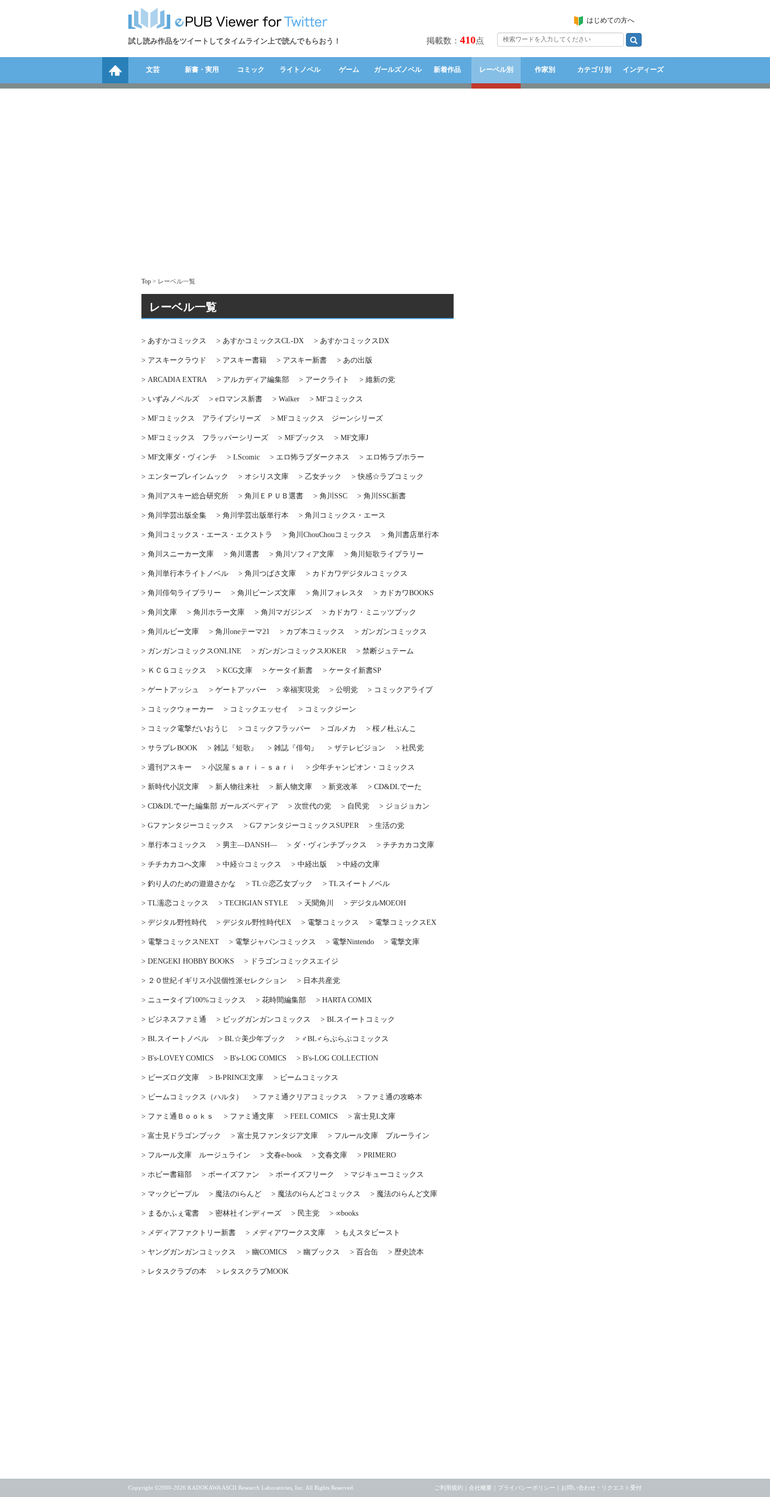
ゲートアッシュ (170, 690)
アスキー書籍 (241, 360)
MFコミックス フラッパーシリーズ (204, 438)
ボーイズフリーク (301, 1174)
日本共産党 (318, 981)
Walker (286, 399)
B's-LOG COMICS (255, 1058)
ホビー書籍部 (166, 1174)
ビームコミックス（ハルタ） (192, 1097)
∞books (343, 1213)
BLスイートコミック (358, 1019)
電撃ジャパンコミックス (272, 942)
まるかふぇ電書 (170, 1213)
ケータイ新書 (287, 670)
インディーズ (643, 69)
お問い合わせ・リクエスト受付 (601, 1487)
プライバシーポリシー (526, 1487)
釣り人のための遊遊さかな (188, 884)
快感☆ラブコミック (387, 476)
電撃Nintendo (350, 942)
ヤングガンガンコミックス (188, 1252)
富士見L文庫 (371, 1116)
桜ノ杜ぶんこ (391, 729)
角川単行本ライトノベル (184, 573)
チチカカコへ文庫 (173, 864)
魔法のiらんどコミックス (315, 1194)
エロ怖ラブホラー (391, 457)
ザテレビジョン (357, 748)
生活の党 (386, 825)
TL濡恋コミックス (174, 903)
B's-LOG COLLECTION (337, 1058)
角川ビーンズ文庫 (263, 593)
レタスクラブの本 (173, 1271)
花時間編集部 (281, 1000)
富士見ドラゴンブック (181, 1136)
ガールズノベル (398, 69)
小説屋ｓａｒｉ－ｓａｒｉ (249, 767)
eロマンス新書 (235, 399)
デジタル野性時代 (173, 922)
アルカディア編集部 (253, 380)
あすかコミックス (173, 341)
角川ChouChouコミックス (326, 535)
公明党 (343, 690)
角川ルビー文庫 (170, 632)
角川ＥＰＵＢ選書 (270, 496)
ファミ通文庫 (249, 1116)
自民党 (355, 806)
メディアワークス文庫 (285, 1233)
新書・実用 (202, 69)
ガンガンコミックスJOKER (298, 651)
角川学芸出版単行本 (252, 515)
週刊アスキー (166, 767)
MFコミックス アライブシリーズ (201, 418)
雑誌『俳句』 (293, 748)
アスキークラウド (173, 360)
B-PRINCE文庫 (236, 1077)
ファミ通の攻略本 (389, 1097)
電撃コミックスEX (402, 922)
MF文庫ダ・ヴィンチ (179, 457)
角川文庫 (159, 612)
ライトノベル (300, 69)
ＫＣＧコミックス (173, 670)
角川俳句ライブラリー (181, 593)
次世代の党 (309, 806)
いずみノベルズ (170, 399)
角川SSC (330, 496)
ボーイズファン (230, 1174)
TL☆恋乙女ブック (279, 884)
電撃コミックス (330, 922)
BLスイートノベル (174, 1039)
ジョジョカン (404, 806)
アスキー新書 (302, 360)
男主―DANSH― (246, 845)
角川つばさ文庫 (267, 573)
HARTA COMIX (344, 1000)
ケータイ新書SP (352, 670)
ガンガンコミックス (391, 632)
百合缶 (364, 1252)
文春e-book (281, 1155)
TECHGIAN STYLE (253, 903)
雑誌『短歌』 (232, 748)
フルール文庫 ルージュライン (195, 1155)
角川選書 (241, 554)
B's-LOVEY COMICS (177, 1058)
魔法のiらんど (235, 1194)
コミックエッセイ (256, 709)
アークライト (324, 380)
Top (146, 281)
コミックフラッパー (274, 729)
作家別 (545, 69)
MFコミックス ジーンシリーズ (327, 418)
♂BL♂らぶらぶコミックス (342, 1039)
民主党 (305, 1213)
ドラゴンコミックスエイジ (291, 961)
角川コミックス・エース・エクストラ (206, 535)
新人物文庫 (290, 787)
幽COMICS (266, 1252)
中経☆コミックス (248, 864)
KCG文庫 (234, 670)
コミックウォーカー (177, 709)
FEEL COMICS (311, 1116)
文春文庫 (329, 1155)
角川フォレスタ (335, 593)
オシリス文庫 (263, 476)
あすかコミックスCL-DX (260, 341)
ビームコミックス (305, 1077)
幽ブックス (318, 1252)
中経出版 (309, 864)
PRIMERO (376, 1155)
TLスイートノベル (356, 884)
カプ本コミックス (312, 632)
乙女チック (320, 476)
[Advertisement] (385, 177)
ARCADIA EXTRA (174, 380)
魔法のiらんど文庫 (403, 1194)
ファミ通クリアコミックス (300, 1097)
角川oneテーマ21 (239, 632)
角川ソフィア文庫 (301, 554)
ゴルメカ (338, 729)
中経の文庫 (358, 864)
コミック (251, 69)
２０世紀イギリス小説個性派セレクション (214, 981)
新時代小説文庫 (170, 787)
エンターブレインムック (184, 476)
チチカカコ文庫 (405, 845)
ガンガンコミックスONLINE (191, 651)
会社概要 (480, 1487)
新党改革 (340, 787)
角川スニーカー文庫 (177, 554)
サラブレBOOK (169, 748)
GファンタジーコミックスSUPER (301, 825)
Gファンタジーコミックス (187, 825)
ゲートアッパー (238, 690)
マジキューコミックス (384, 1174)
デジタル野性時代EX (253, 922)
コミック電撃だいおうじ (184, 729)
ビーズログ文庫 (170, 1077)
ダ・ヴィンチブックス (327, 845)
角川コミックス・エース (342, 515)
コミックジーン (327, 709)
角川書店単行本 (410, 535)
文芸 (153, 69)
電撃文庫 (402, 942)
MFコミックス (336, 399)
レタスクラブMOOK (252, 1271)
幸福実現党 (298, 690)
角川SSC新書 (381, 496)
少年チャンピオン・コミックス (360, 767)
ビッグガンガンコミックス (263, 1019)
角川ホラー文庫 (216, 612)
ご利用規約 (448, 1487)
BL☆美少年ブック (251, 1039)
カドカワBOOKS (403, 593)
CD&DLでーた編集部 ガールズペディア (209, 806)
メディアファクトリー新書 (188, 1233)
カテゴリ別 (594, 69)
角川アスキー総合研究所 (184, 496)
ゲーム (349, 69)
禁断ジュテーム (385, 651)
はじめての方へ (610, 20)
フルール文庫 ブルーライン (379, 1136)
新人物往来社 (234, 787)
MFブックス (301, 438)
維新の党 (377, 380)
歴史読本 (406, 1252)
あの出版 (354, 360)
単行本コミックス (173, 845)
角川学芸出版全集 (173, 515)
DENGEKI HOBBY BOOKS (187, 961)
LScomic (243, 457)
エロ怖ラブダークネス (309, 457)
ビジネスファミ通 (173, 1019)
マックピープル (170, 1194)
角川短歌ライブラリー (384, 554)
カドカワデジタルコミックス (357, 573)
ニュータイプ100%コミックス (193, 1000)
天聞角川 (316, 903)
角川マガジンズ (283, 612)
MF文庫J (351, 438)
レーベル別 (496, 69)
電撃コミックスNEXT (180, 942)
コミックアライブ (400, 690)
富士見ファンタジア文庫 (274, 1136)
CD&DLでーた (395, 787)
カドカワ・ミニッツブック (369, 612)
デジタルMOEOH (375, 903)
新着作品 (447, 69)
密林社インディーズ (245, 1213)
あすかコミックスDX (351, 341)
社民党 (409, 748)
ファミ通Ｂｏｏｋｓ (177, 1116)
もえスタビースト (367, 1233)
